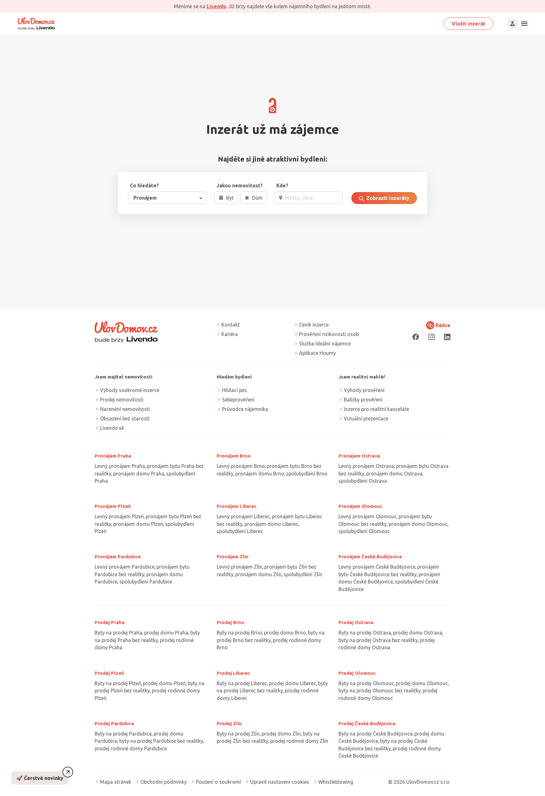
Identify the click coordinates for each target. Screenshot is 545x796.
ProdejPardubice (114, 723)
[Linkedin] (447, 336)
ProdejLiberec (233, 673)
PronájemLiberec (237, 506)
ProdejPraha (110, 622)
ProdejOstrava (355, 622)
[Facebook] (416, 336)
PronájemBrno (234, 455)
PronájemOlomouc (360, 506)
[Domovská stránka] (36, 23)
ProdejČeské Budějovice (366, 723)
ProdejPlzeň (109, 673)
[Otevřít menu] (523, 24)
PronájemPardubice (118, 556)
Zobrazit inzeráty (387, 198)
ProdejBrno (230, 622)
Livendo (216, 6)
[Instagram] (431, 336)
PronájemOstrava (359, 455)
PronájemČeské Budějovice (370, 556)
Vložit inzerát (468, 23)
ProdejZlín (229, 723)
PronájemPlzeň (113, 506)
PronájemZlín (233, 556)
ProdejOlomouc (357, 673)
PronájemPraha (113, 455)
